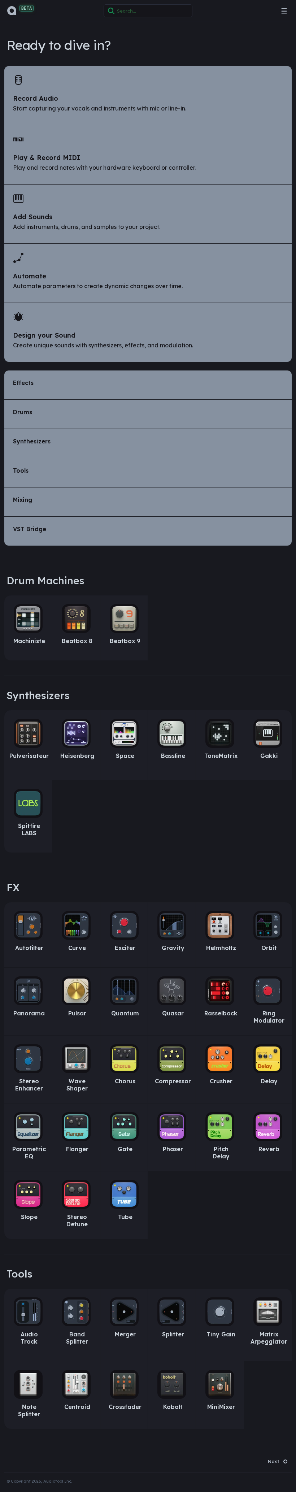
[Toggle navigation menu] (284, 10)
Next (273, 1461)
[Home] (11, 10)
